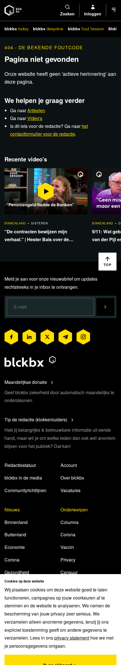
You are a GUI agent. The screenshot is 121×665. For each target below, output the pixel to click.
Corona (12, 559)
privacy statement (71, 638)
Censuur (69, 572)
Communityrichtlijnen (25, 490)
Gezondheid (17, 572)
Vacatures (70, 490)
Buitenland (15, 534)
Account (68, 465)
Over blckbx (72, 477)
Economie (15, 547)
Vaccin (67, 547)
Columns (69, 522)
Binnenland (16, 522)
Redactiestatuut (20, 465)
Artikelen (36, 110)
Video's (34, 118)
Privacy (67, 559)
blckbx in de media (23, 477)
